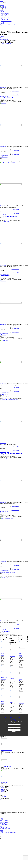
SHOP (1, 819)
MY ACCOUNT (5, 17)
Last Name (14, 726)
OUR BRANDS (4, 820)
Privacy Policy (13, 720)
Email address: (14, 728)
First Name (14, 723)
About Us (3, 23)
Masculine (2, 96)
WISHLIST (2, 823)
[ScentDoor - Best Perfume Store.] (14, 7)
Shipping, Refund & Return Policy (8, 25)
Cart (1, 826)
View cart (2, 5)
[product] (14, 65)
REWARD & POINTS (6, 21)
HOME (1, 818)
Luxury (2, 789)
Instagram (7, 797)
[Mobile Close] (1, 817)
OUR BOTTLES (4, 822)
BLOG (1, 830)
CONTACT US (3, 827)
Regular (7, 96)
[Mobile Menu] (0, 26)
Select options (3, 87)
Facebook (2, 797)
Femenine (3, 787)
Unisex (2, 793)
